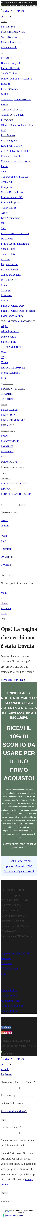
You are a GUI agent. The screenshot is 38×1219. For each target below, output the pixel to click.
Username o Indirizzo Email (18, 1082)
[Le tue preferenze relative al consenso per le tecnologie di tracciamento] (3, 1215)
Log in (3, 1120)
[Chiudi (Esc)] (8, 1201)
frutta (4, 535)
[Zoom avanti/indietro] (1, 1201)
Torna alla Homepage (13, 679)
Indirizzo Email (11, 1127)
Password (7, 1095)
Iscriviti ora (4, 5)
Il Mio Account (9, 968)
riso (3, 530)
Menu (4, 592)
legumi (5, 525)
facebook (6, 1027)
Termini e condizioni (12, 1005)
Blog (3, 973)
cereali (4, 520)
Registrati (6, 1074)
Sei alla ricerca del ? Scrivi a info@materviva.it (19, 866)
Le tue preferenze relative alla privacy (21, 1211)
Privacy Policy (9, 990)
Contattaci (6, 963)
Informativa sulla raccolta (13, 1216)
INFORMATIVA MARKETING (24, 844)
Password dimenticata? (14, 1111)
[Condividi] (6, 1201)
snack (4, 540)
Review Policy (9, 1010)
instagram (6, 1032)
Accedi (5, 1069)
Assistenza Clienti (11, 1000)
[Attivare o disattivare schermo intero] (4, 1201)
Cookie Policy (9, 995)
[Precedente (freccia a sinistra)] (1, 1206)
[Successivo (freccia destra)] (4, 1206)
